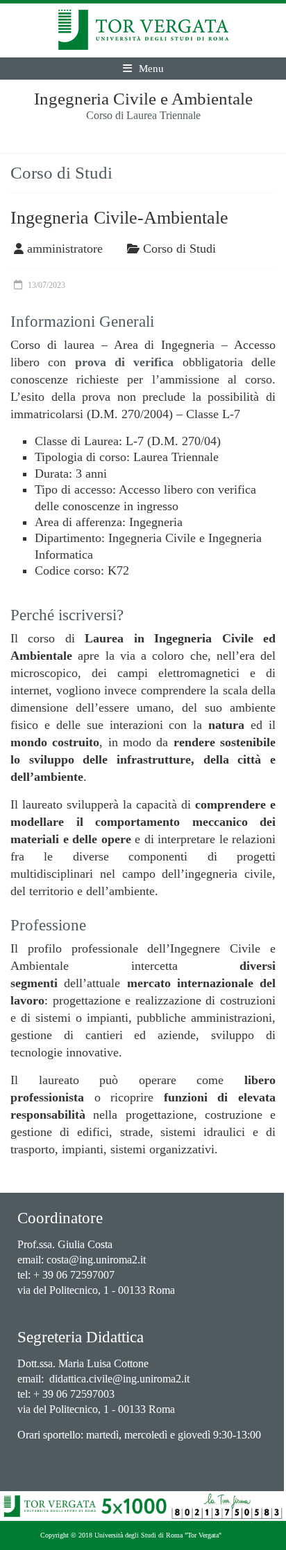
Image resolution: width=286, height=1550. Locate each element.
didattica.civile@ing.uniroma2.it (119, 1379)
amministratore (65, 248)
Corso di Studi (179, 248)
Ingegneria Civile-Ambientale (119, 218)
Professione (48, 925)
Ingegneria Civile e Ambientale (143, 98)
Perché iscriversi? (67, 615)
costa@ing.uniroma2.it (96, 1259)
